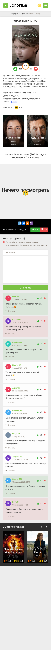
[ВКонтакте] (23, 223)
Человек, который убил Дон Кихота (13, 550)
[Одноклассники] (27, 223)
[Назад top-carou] (41, 111)
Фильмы (25, 14)
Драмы (13, 101)
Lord (18, 5)
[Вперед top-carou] (46, 111)
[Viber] (31, 223)
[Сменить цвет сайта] (39, 5)
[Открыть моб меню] (45, 5)
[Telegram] (19, 223)
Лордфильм (15, 14)
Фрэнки (37, 552)
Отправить (25, 288)
